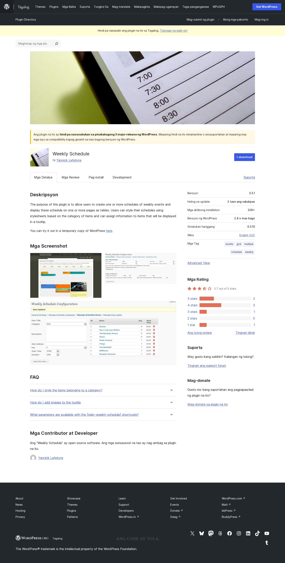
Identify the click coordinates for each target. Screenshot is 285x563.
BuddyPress (231, 516)
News (19, 504)
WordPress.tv (129, 516)
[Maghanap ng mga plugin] (56, 43)
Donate (176, 510)
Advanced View (198, 263)
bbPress (229, 510)
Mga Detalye (43, 177)
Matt (226, 504)
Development (122, 177)
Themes (72, 504)
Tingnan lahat (245, 333)
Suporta (249, 177)
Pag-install (96, 177)
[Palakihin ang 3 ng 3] (171, 306)
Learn (122, 498)
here (109, 231)
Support (124, 504)
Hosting (20, 510)
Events (174, 504)
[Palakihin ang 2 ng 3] (171, 258)
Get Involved (178, 498)
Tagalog (57, 538)
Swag (175, 516)
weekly (249, 252)
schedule (236, 252)
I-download (244, 157)
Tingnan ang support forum (206, 366)
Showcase (73, 498)
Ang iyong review (199, 333)
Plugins (71, 510)
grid (239, 244)
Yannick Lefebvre (68, 160)
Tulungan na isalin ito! (173, 30)
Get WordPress (266, 6)
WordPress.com (233, 498)
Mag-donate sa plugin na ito (207, 404)
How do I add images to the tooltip (55, 402)
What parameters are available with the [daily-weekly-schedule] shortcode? (84, 415)
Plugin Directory (26, 19)
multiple (248, 244)
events (229, 244)
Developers (126, 510)
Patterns (72, 516)
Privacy (20, 516)
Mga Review (70, 177)
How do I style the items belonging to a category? (66, 390)
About (19, 498)
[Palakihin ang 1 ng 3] (96, 258)
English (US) (247, 235)
